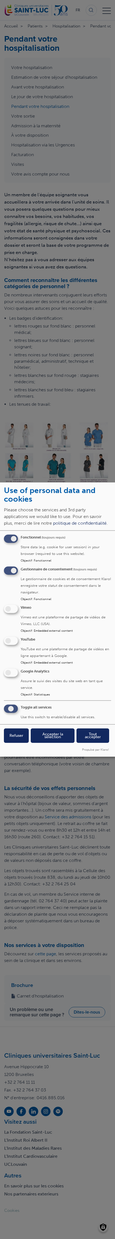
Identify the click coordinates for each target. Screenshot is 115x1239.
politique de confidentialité (80, 522)
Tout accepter (93, 735)
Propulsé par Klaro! (95, 749)
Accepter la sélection (52, 735)
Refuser (16, 735)
